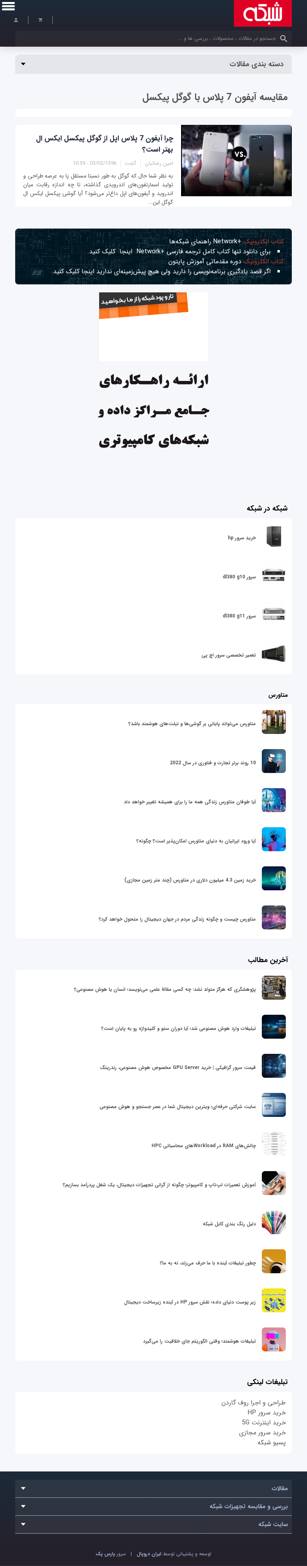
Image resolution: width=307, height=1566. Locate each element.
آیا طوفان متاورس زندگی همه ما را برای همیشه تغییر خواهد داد (190, 802)
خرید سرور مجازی (262, 1433)
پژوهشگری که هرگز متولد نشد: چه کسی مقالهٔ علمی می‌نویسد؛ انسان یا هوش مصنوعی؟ (165, 989)
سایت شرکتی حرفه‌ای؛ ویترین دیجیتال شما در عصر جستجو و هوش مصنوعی (178, 1106)
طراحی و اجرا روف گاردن (253, 1403)
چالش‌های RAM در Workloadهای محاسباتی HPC (204, 1146)
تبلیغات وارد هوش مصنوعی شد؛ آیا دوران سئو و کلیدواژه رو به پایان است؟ (178, 1028)
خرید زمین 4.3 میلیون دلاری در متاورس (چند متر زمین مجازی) (190, 880)
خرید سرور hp (242, 538)
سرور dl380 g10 (239, 577)
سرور (111, 1554)
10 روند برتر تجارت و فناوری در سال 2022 (213, 763)
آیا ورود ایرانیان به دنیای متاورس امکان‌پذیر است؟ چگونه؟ (196, 841)
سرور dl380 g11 (239, 616)
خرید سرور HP (266, 1413)
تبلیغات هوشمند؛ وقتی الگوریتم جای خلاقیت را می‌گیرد (199, 1341)
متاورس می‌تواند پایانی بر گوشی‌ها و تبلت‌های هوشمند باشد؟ (192, 724)
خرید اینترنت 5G (264, 1423)
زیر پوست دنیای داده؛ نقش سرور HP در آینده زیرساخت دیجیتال (190, 1302)
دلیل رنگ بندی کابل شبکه (229, 1224)
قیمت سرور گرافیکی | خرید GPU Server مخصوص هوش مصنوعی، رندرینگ (178, 1067)
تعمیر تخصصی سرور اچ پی (228, 655)
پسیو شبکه (271, 1443)
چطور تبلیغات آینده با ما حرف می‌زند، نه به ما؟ (208, 1263)
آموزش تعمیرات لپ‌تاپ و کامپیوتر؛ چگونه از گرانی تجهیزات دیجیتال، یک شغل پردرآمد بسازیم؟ (159, 1185)
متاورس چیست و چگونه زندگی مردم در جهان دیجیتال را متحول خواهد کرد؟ (177, 919)
